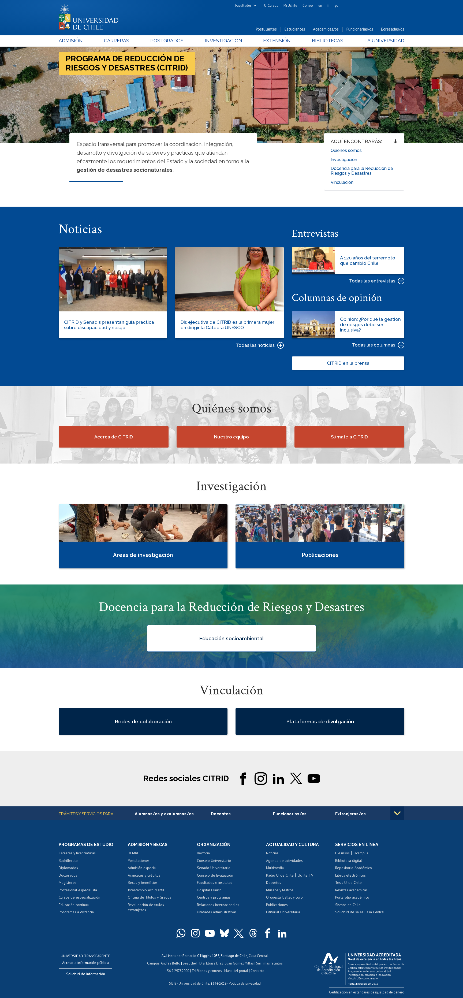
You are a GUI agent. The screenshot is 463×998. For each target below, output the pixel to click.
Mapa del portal (236, 971)
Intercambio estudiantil (146, 890)
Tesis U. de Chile (348, 882)
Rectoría (203, 853)
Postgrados (167, 40)
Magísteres (67, 882)
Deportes (273, 882)
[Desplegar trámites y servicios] (397, 813)
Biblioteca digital (348, 860)
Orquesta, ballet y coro (284, 897)
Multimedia (275, 867)
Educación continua (74, 904)
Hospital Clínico (209, 890)
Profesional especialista (78, 890)
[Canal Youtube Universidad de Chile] (209, 933)
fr (328, 5)
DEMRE (133, 853)
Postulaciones (139, 860)
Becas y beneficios (143, 882)
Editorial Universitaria (283, 912)
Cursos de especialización (79, 897)
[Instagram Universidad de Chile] (195, 933)
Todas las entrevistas (372, 281)
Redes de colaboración (143, 721)
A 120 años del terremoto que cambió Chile (367, 260)
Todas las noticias (255, 345)
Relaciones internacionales (218, 904)
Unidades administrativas (217, 912)
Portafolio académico (352, 897)
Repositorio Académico (353, 867)
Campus (153, 963)
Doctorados (68, 875)
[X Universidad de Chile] (238, 933)
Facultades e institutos (214, 882)
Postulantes (266, 29)
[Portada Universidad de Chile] (90, 16)
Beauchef (190, 963)
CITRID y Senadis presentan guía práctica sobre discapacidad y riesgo (109, 324)
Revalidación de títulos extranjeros (146, 907)
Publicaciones (277, 904)
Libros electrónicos (350, 875)
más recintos (273, 963)
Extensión (277, 40)
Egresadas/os (392, 29)
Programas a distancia (76, 912)
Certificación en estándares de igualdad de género (366, 992)
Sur (258, 963)
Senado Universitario (213, 867)
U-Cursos (271, 5)
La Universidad (384, 40)
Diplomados (68, 867)
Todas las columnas (373, 345)
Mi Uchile (290, 5)
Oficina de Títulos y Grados (149, 897)
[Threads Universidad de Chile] (253, 933)
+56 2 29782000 (177, 971)
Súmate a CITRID (349, 437)
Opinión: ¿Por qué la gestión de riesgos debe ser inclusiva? (370, 324)
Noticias (272, 853)
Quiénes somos (346, 150)
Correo (308, 5)
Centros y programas (213, 897)
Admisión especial (142, 867)
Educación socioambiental (231, 638)
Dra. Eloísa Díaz (211, 963)
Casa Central (258, 956)
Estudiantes (295, 29)
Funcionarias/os (359, 29)
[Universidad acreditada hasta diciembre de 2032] (359, 968)
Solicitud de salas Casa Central (359, 912)
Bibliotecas (327, 40)
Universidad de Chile (194, 983)
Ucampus (361, 853)
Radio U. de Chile (280, 875)
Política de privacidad (245, 983)
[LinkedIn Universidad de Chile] (282, 933)
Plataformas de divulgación (320, 721)
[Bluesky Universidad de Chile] (224, 933)
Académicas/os (326, 29)
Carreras (116, 40)
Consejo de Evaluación (215, 875)
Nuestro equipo (231, 437)
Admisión (71, 40)
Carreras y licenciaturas (77, 853)
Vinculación (342, 182)
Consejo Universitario (214, 860)
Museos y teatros (279, 890)
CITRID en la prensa (348, 363)
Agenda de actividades (284, 860)
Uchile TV (305, 875)
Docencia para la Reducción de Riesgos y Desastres (362, 171)
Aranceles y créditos (144, 875)
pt (336, 5)
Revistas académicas (351, 890)
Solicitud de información (85, 973)
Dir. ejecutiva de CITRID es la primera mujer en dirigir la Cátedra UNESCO (227, 324)
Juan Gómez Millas (239, 963)
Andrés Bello (170, 963)
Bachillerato (68, 860)
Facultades (243, 5)
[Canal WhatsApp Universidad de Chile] (181, 933)
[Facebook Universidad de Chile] (267, 933)
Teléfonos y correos (207, 971)
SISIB (173, 983)
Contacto (257, 971)
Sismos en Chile (348, 904)
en (320, 5)
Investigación (223, 40)
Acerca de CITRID (113, 437)
